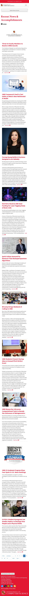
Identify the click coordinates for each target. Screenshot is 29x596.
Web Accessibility (4, 588)
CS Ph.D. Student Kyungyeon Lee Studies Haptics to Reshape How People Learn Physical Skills (13, 521)
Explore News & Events (14, 10)
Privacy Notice (12, 588)
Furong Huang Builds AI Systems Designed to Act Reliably (13, 158)
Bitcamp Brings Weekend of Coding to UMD (12, 308)
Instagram (8, 586)
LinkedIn (12, 586)
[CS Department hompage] (14, 592)
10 (4, 558)
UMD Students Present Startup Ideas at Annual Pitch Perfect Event (13, 361)
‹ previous (8, 556)
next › (13, 558)
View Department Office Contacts (8, 573)
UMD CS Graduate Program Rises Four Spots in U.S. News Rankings (14, 471)
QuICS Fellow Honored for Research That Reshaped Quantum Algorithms (14, 258)
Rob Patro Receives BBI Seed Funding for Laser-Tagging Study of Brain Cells (13, 206)
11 (7, 558)
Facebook (2, 586)
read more (6, 72)
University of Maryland (14, 1)
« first (3, 556)
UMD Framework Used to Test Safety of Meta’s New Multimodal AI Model (13, 96)
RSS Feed (15, 586)
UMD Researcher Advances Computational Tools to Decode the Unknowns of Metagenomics (13, 411)
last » (18, 558)
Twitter (5, 586)
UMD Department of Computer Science (12, 5)
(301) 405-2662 (10, 583)
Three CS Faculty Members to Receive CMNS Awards (12, 45)
